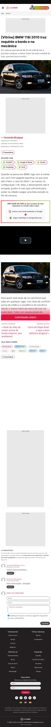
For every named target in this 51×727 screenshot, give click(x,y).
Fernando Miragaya (13, 137)
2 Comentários (8, 152)
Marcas (38, 635)
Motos (13, 659)
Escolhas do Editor (20, 346)
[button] (39, 8)
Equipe (13, 639)
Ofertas (38, 671)
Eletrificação (13, 671)
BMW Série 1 (22, 351)
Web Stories (38, 667)
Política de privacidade (26, 724)
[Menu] (3, 8)
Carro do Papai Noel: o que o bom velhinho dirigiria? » (38, 330)
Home (2, 13)
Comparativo (38, 639)
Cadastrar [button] (25, 692)
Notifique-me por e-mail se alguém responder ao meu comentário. (28, 616)
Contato (12, 643)
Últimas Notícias (13, 655)
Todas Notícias (7, 346)
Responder (10, 573)
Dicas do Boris (12, 663)
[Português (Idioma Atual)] (20, 702)
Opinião (38, 655)
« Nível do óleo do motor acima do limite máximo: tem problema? (12, 332)
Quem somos (13, 635)
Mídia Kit (13, 647)
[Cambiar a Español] (30, 702)
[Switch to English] (25, 702)
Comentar (45, 623)
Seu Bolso (33, 351)
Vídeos (43, 351)
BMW (13, 351)
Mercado (5, 351)
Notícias (8, 13)
